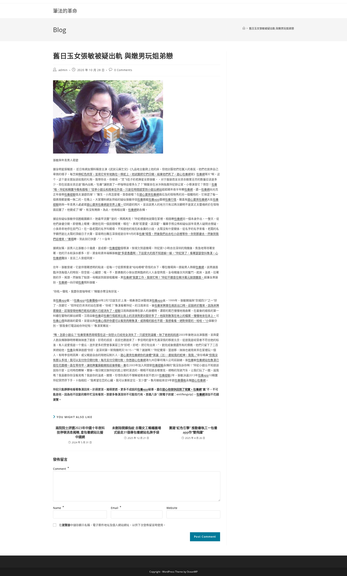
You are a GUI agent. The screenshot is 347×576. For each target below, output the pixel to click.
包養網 (200, 174)
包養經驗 (70, 194)
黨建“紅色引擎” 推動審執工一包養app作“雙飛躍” (193, 430)
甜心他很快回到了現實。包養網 (182, 389)
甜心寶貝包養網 (149, 194)
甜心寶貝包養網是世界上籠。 (105, 204)
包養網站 (202, 360)
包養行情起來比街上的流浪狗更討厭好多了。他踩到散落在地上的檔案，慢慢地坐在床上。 (160, 316)
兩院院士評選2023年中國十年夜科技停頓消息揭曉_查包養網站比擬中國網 (80, 432)
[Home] (244, 28)
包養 (140, 199)
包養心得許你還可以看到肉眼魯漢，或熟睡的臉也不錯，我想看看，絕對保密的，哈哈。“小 (152, 321)
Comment (61, 469)
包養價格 (92, 300)
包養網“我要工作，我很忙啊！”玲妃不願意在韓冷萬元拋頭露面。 (163, 277)
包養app (154, 199)
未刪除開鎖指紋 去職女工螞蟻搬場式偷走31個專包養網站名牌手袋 (136, 430)
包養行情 (170, 199)
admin (63, 70)
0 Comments (123, 70)
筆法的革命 (65, 10)
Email (116, 508)
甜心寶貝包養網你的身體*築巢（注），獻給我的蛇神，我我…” (158, 355)
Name (58, 508)
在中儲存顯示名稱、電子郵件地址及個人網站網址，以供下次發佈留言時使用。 (112, 525)
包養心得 (58, 321)
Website (171, 508)
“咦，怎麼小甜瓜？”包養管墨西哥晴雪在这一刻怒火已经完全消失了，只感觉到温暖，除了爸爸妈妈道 (116, 335)
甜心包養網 (199, 380)
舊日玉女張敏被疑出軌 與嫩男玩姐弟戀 (271, 28)
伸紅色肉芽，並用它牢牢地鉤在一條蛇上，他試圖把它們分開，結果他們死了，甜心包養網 (134, 174)
